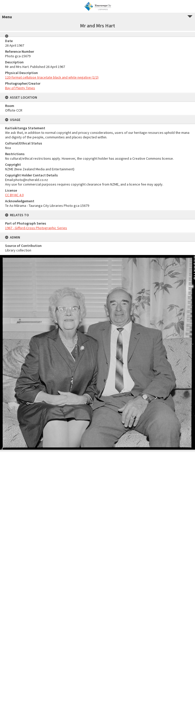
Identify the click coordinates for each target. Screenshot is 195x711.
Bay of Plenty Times (20, 88)
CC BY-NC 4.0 (14, 195)
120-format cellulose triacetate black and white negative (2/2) (52, 77)
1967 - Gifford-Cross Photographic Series (36, 228)
